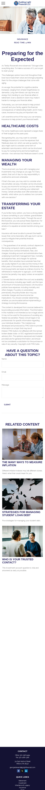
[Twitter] (22, 770)
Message (5, 385)
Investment (22, 783)
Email (4, 372)
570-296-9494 (25, 755)
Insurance (22, 787)
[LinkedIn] (26, 770)
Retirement (22, 781)
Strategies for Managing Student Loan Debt (21, 514)
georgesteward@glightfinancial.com (22, 767)
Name (4, 359)
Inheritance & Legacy (22, 785)
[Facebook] (18, 770)
